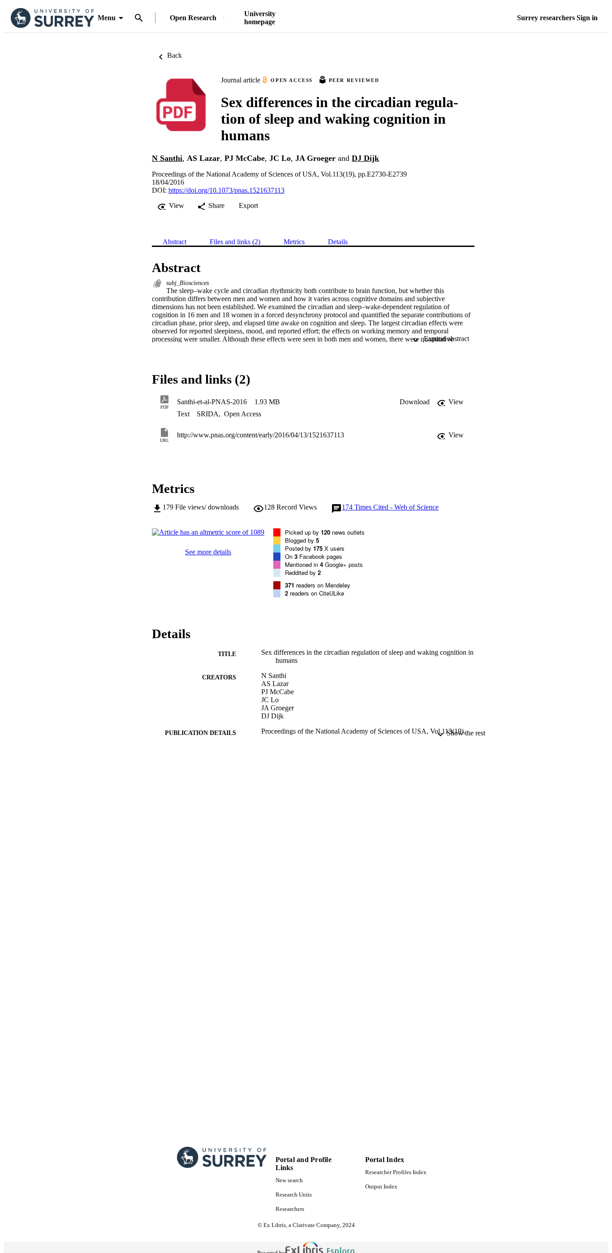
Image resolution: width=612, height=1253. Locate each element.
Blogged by (302, 540)
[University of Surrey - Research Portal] (52, 18)
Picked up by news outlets (325, 532)
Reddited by (303, 572)
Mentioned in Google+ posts (324, 564)
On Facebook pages (313, 556)
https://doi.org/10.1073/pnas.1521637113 (226, 190)
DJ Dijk (365, 158)
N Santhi (167, 158)
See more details (208, 552)
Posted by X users (315, 548)
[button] (414, 402)
